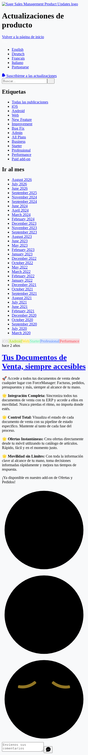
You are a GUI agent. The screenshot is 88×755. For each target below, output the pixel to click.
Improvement (22, 124)
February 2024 (23, 219)
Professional (21, 150)
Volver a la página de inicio (23, 37)
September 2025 (24, 193)
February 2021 (23, 311)
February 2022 (23, 276)
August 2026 (22, 180)
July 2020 (19, 328)
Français (18, 58)
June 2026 (20, 188)
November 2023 (24, 228)
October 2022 (22, 263)
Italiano (17, 63)
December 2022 (24, 258)
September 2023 (24, 232)
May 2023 (20, 245)
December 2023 (24, 223)
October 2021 (22, 289)
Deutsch (18, 54)
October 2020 (22, 320)
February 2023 (23, 250)
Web (15, 115)
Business (18, 141)
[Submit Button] (51, 81)
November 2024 (24, 197)
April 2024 (20, 210)
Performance (21, 155)
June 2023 (20, 241)
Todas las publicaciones (30, 102)
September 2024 (24, 201)
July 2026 (19, 184)
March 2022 (21, 272)
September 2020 (24, 324)
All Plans (19, 137)
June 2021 (20, 307)
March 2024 (21, 215)
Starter (17, 146)
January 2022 (22, 280)
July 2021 (19, 302)
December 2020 (24, 315)
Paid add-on (21, 159)
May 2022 (20, 267)
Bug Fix (18, 128)
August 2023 (22, 236)
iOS (15, 106)
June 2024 (20, 206)
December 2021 (24, 285)
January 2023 (22, 254)
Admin (17, 133)
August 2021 (22, 298)
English (17, 49)
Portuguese (20, 67)
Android (18, 111)
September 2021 (24, 293)
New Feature (22, 119)
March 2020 (21, 333)
